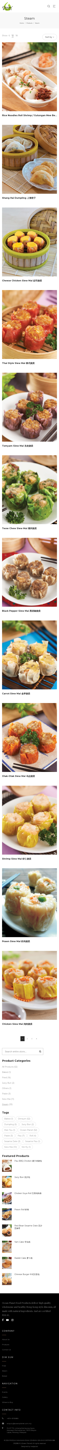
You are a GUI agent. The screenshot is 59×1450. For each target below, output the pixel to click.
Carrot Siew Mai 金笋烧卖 (16, 693)
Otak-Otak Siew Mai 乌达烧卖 (18, 776)
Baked (5, 1072)
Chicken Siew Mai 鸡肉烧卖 (17, 1024)
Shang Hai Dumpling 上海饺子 (19, 198)
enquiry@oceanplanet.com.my (19, 1423)
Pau (21, 1135)
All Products (8, 1067)
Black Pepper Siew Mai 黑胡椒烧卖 (21, 611)
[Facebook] (2, 1320)
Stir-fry (26, 1147)
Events (4, 1392)
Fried (4, 1077)
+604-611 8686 (12, 1418)
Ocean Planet (28, 1130)
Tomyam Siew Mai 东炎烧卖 (17, 446)
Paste (5, 1093)
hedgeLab (34, 1446)
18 (17, 35)
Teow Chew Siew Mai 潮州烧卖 (19, 528)
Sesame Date (12, 1141)
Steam (5, 1104)
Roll (33, 1135)
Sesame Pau (32, 1141)
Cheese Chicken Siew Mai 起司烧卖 (22, 280)
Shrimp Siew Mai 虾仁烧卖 (16, 858)
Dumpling (10, 1124)
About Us (5, 1339)
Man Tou (9, 1130)
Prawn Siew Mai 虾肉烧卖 (16, 941)
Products (29, 23)
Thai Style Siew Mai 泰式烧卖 (18, 363)
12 (13, 35)
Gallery (5, 1397)
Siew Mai (6, 1099)
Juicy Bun (6, 1083)
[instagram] (12, 1320)
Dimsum (24, 1119)
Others (5, 1088)
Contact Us (6, 1350)
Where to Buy (7, 1402)
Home (22, 23)
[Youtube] (7, 1320)
